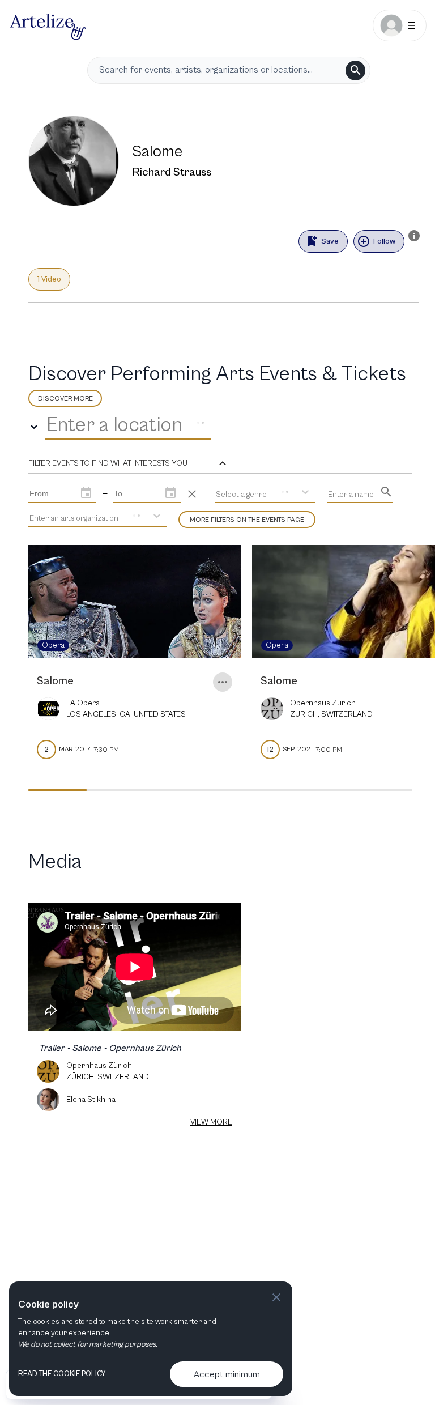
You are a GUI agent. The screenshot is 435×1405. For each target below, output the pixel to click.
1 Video (49, 279)
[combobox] (48, 425)
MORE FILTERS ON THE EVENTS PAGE (247, 519)
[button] (128, 463)
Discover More (65, 398)
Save (330, 241)
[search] (355, 70)
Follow (384, 241)
